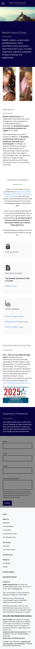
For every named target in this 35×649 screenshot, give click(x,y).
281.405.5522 (18, 589)
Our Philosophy (8, 526)
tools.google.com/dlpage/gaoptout (14, 638)
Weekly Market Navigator (14, 322)
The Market (7, 563)
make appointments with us (13, 194)
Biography (6, 523)
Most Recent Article (13, 273)
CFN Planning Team (9, 537)
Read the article (11, 286)
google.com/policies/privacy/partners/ (15, 632)
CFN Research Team (10, 534)
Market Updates (12, 309)
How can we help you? (11, 478)
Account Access (12, 252)
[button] (5, 514)
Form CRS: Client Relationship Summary (17, 616)
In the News (7, 530)
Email (5, 454)
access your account (23, 192)
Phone (5, 466)
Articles (5, 567)
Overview (6, 546)
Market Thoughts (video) (14, 316)
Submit (7, 503)
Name (5, 441)
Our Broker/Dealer (9, 549)
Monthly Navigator (12, 327)
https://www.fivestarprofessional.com (16, 383)
